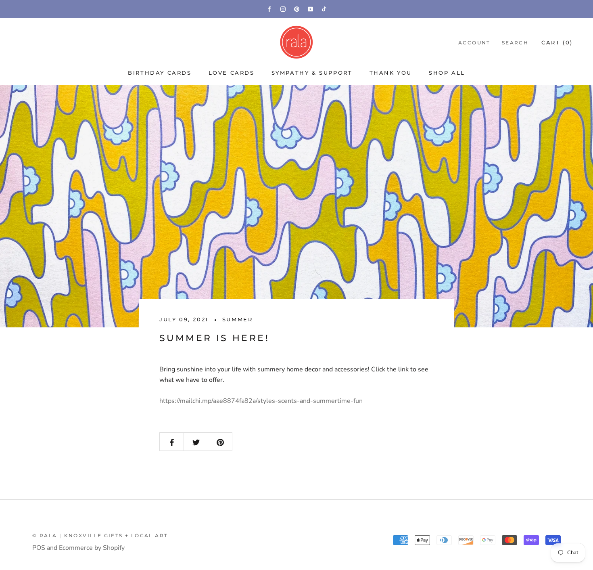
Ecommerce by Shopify (92, 547)
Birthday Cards (159, 72)
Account (474, 43)
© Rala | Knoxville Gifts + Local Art (100, 535)
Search (515, 43)
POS (38, 547)
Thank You (391, 72)
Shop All (447, 72)
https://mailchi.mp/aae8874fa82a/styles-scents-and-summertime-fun (261, 400)
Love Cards (232, 72)
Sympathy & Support (312, 72)
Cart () (557, 42)
